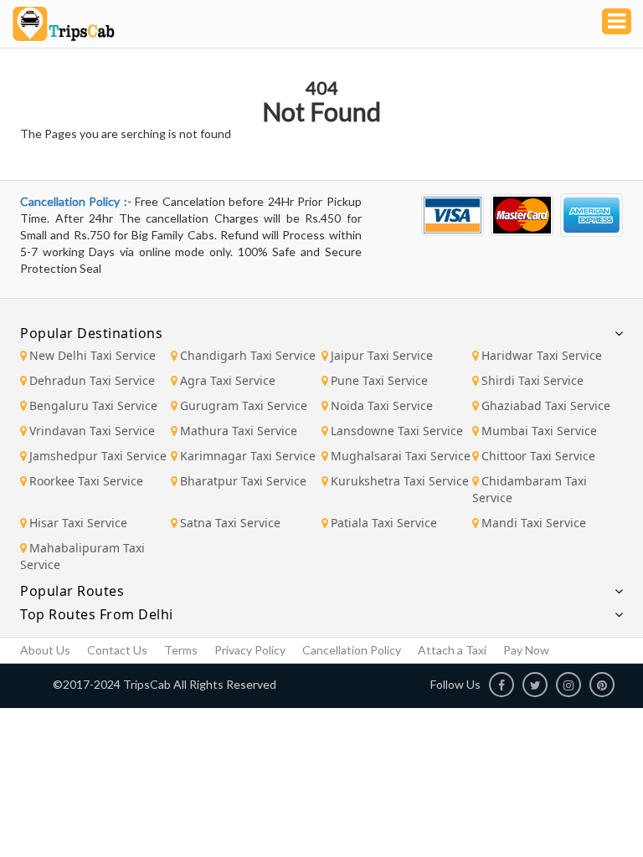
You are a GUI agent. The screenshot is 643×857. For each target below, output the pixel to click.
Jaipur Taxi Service (382, 355)
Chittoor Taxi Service (538, 456)
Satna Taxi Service (230, 523)
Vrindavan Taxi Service (92, 431)
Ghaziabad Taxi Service (545, 405)
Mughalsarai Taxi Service (401, 456)
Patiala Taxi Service (384, 523)
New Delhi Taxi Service (92, 355)
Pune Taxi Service (379, 380)
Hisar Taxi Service (78, 523)
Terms (181, 650)
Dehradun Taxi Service (92, 380)
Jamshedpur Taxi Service (98, 456)
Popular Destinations (91, 333)
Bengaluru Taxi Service (93, 405)
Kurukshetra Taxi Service (400, 481)
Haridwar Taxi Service (541, 355)
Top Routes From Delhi (96, 614)
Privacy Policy (249, 650)
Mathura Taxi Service (238, 431)
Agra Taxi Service (227, 380)
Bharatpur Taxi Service (243, 481)
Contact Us (117, 650)
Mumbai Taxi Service (539, 431)
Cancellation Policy (351, 650)
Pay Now (526, 650)
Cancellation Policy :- (77, 201)
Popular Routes (72, 591)
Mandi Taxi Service (533, 523)
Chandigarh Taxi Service (248, 355)
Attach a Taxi (452, 650)
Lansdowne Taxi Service (397, 431)
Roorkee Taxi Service (86, 481)
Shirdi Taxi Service (532, 380)
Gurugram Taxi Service (243, 405)
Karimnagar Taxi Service (248, 456)
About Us (45, 650)
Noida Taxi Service (382, 405)
